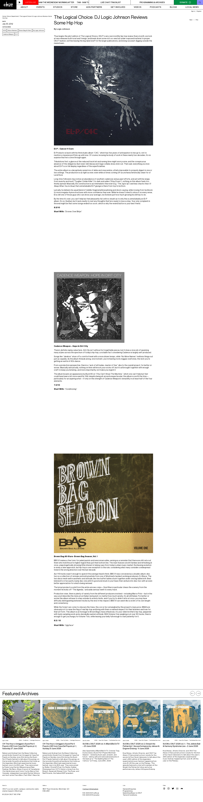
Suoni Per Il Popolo (102, 740)
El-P (16, 34)
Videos (137, 7)
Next (190, 20)
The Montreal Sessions (114, 740)
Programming (128, 791)
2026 (20, 740)
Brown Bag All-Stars (25, 30)
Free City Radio (64, 740)
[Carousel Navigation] (195, 693)
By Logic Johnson (38, 30)
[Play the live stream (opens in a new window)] (19, 2)
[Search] (200, 2)
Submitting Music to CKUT (132, 793)
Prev (197, 20)
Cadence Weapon (8, 34)
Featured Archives (20, 693)
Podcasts (155, 7)
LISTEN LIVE (30, 2)
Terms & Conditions (130, 795)
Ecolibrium (25, 740)
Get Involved (118, 7)
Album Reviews (12, 30)
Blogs (173, 7)
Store (74, 7)
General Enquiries (129, 789)
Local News (192, 7)
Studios (57, 7)
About (24, 7)
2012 (4, 30)
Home (4, 16)
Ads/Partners (94, 7)
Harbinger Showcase (34, 740)
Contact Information (90, 789)
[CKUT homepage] (8, 4)
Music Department (13, 16)
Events (41, 7)
